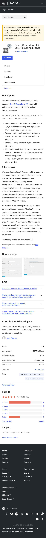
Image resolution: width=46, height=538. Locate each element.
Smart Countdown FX (19, 104)
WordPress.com (9, 488)
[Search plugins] (25, 17)
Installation (8, 77)
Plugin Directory (7, 10)
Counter (40, 374)
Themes (27, 454)
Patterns (27, 462)
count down (23, 374)
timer (41, 379)
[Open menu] (42, 3)
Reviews (7, 71)
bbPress (6, 495)
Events (27, 473)
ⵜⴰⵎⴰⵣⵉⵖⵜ (12, 509)
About (4, 451)
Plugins (27, 458)
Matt (5, 491)
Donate (28, 477)
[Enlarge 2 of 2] (41, 260)
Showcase (28, 451)
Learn (4, 469)
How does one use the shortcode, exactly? (19, 289)
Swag (27, 480)
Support (7, 88)
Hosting (5, 458)
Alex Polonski (22, 51)
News (4, 454)
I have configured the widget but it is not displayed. (13, 304)
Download (7, 58)
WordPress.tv (8, 480)
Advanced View (8, 385)
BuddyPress (8, 499)
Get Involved (29, 469)
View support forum (10, 437)
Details (7, 66)
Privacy (5, 462)
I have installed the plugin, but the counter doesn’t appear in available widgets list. (18, 296)
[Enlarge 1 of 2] (19, 260)
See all (41, 421)
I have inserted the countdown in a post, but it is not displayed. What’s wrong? (18, 312)
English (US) (39, 369)
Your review (6, 421)
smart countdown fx (32, 379)
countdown (32, 374)
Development (9, 82)
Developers (6, 477)
